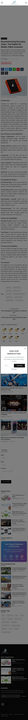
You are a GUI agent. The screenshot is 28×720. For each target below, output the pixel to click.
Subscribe (19, 365)
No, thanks (14, 369)
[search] (26, 2)
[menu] (2, 2)
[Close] (25, 348)
